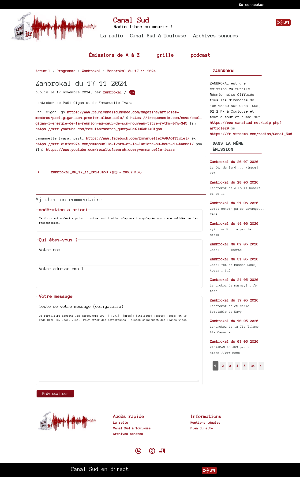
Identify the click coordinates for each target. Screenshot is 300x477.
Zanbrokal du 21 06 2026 (234, 203)
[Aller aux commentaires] (132, 92)
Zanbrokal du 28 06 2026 (234, 182)
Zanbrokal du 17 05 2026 (234, 300)
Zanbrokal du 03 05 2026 (234, 341)
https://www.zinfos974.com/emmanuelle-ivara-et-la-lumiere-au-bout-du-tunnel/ (115, 144)
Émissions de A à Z (114, 55)
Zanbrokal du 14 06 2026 (234, 223)
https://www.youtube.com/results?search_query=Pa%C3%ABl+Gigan (99, 129)
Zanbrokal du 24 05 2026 (234, 280)
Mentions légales (206, 422)
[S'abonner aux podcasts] (152, 451)
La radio (112, 35)
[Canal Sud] (54, 40)
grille (165, 55)
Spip (150, 442)
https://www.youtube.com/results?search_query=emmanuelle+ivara (110, 149)
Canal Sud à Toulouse (158, 35)
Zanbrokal (224, 71)
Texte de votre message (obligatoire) (81, 306)
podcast (201, 55)
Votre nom (49, 249)
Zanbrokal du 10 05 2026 (234, 321)
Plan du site (202, 428)
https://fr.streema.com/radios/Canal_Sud (251, 134)
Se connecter (251, 5)
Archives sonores (215, 35)
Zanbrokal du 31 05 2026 (234, 259)
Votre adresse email (61, 268)
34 (253, 366)
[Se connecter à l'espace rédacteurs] (161, 451)
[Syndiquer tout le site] (138, 451)
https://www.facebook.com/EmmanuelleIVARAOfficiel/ (138, 138)
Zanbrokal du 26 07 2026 (234, 162)
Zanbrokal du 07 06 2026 (234, 244)
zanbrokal (112, 92)
